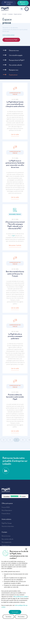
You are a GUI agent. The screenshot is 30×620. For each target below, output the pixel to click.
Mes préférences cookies (21, 596)
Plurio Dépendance (7, 510)
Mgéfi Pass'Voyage (7, 523)
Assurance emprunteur (8, 526)
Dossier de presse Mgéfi (11, 40)
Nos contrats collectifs (15, 65)
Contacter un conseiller (9, 3)
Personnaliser (21, 616)
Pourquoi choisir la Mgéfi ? (16, 60)
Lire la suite (15, 134)
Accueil (4, 14)
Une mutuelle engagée (15, 55)
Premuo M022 (6, 507)
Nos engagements (6, 542)
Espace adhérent (23, 3)
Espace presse (13, 75)
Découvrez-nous (14, 50)
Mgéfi (13, 235)
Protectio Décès (6, 513)
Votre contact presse (8, 35)
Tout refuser (8, 616)
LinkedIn (5, 470)
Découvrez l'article (15, 245)
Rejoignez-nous (13, 70)
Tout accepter (15, 612)
